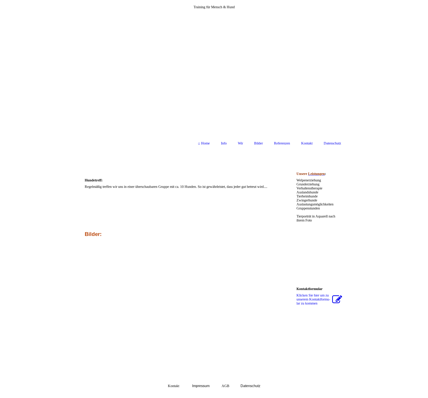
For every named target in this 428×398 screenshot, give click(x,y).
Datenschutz (332, 143)
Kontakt (307, 143)
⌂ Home (204, 143)
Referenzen (282, 143)
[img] (214, 72)
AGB (225, 386)
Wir (240, 143)
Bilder (258, 143)
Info (224, 143)
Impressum (201, 386)
